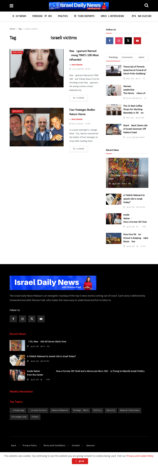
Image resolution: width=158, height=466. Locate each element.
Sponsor (90, 445)
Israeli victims (31, 29)
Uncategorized (19, 417)
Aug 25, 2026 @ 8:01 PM (135, 207)
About (13, 445)
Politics (63, 16)
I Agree (80, 461)
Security (17, 111)
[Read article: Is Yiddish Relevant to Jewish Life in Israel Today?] (113, 199)
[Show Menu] (11, 6)
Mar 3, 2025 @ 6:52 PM (80, 124)
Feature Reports (84, 16)
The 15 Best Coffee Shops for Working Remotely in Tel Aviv (133, 109)
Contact (76, 445)
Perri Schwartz (77, 65)
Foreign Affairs (42, 16)
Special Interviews (112, 16)
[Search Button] (146, 6)
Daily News (19, 16)
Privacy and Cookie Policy (140, 456)
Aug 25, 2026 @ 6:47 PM (135, 227)
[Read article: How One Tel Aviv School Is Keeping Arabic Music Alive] (113, 238)
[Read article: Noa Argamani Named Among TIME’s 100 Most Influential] (37, 68)
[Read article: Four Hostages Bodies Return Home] (37, 127)
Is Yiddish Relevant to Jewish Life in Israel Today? (134, 198)
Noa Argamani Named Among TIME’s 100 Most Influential (83, 55)
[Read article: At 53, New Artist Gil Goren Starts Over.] (17, 345)
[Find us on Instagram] (119, 40)
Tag (20, 29)
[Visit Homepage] (79, 6)
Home (12, 29)
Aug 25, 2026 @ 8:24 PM (121, 184)
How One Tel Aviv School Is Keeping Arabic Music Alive (135, 238)
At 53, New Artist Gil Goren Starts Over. (47, 341)
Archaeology (18, 410)
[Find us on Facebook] (109, 40)
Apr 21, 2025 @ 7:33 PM (80, 69)
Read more (80, 98)
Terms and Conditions (54, 445)
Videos (35, 417)
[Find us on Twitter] (128, 40)
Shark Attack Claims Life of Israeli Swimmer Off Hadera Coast (135, 129)
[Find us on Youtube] (137, 40)
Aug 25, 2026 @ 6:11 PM (135, 246)
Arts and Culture (141, 16)
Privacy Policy (30, 445)
